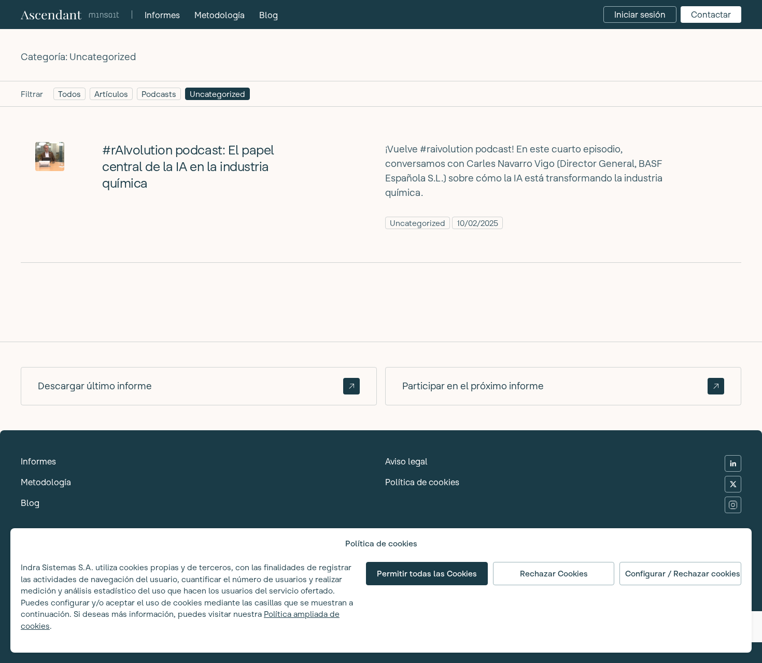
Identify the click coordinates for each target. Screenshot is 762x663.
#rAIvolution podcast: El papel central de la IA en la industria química (188, 166)
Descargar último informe (95, 386)
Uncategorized (217, 94)
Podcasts (159, 94)
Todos (69, 94)
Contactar (711, 14)
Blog (268, 15)
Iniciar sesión (640, 14)
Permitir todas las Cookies (427, 574)
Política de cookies (422, 482)
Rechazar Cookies (554, 574)
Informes (162, 15)
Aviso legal (406, 461)
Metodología (219, 15)
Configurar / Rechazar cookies (682, 574)
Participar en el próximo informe (473, 386)
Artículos (111, 94)
